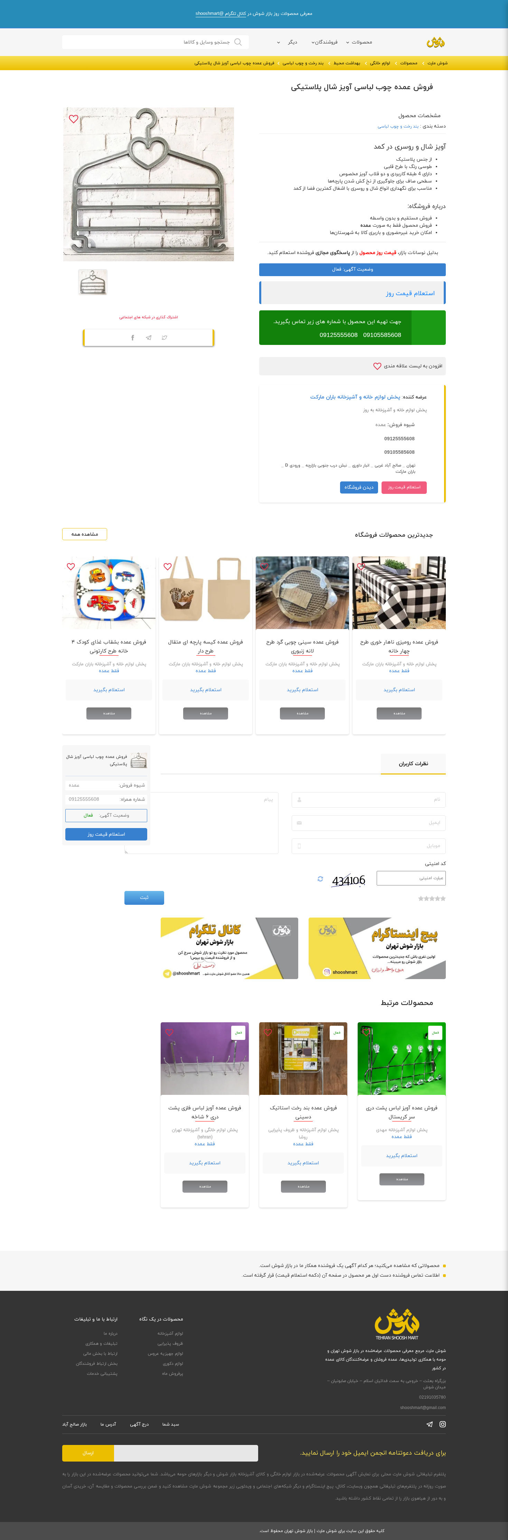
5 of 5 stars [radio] (421, 902)
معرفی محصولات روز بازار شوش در (254, 14)
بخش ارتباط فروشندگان (96, 1364)
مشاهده (399, 713)
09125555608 (339, 335)
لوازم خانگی (380, 63)
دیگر (292, 42)
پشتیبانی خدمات (102, 1374)
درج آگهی (139, 1424)
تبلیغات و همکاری (101, 1343)
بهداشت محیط (346, 63)
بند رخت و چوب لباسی (303, 63)
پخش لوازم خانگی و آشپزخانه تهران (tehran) (205, 1133)
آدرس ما (108, 1424)
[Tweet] (164, 338)
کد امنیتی (435, 864)
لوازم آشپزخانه (170, 1333)
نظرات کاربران (413, 764)
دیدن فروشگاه (359, 487)
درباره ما (110, 1333)
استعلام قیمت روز (410, 293)
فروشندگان (326, 42)
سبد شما (170, 1424)
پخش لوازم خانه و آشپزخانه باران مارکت (355, 397)
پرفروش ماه (172, 1374)
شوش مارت (437, 63)
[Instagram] (443, 1424)
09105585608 (381, 335)
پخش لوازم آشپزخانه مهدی (401, 1130)
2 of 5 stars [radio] (437, 902)
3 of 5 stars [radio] (432, 902)
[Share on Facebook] (132, 338)
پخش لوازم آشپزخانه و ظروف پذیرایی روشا (303, 1133)
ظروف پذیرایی (170, 1343)
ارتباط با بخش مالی (100, 1353)
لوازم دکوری (173, 1364)
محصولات (362, 42)
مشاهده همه (85, 534)
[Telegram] (148, 338)
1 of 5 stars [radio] (443, 902)
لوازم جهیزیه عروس (165, 1353)
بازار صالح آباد (74, 1424)
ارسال (88, 1453)
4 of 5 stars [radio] (426, 902)
